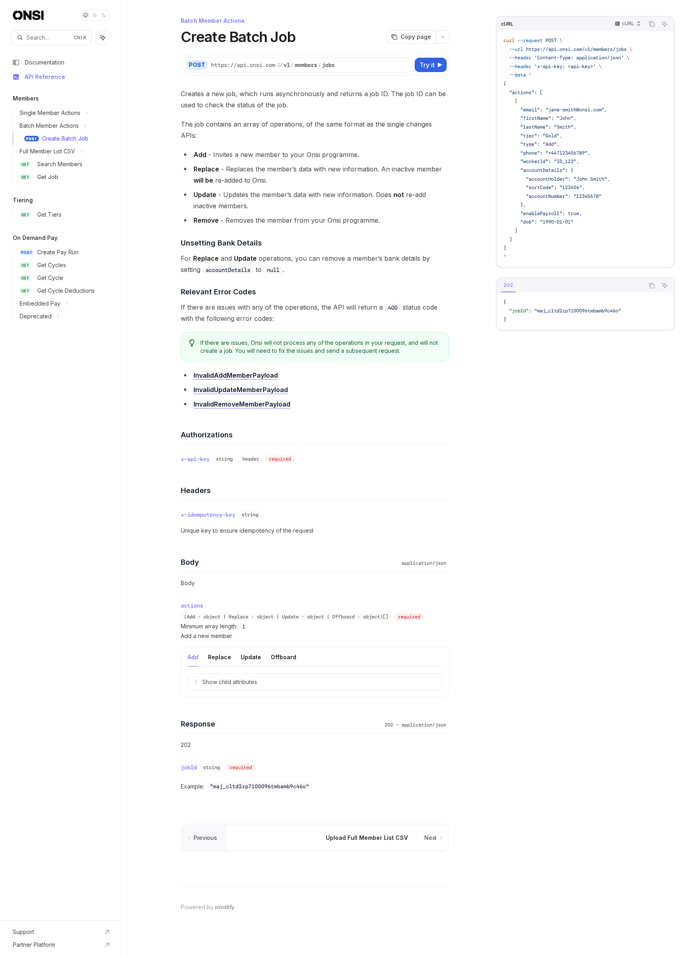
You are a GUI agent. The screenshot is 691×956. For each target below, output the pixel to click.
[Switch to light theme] (95, 15)
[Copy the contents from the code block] (652, 24)
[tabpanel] (585, 311)
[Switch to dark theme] (104, 15)
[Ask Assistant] (664, 24)
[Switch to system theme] (86, 15)
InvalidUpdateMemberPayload (241, 390)
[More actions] (442, 37)
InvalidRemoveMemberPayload (242, 404)
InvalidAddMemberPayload (236, 375)
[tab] (193, 657)
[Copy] (404, 65)
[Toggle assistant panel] (103, 37)
